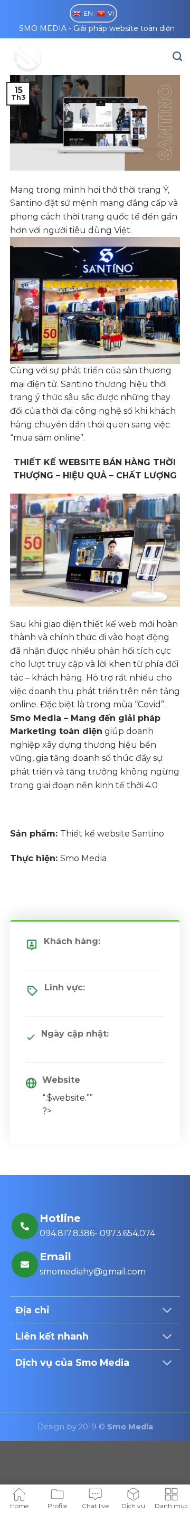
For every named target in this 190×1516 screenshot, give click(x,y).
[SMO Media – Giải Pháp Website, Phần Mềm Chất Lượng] (60, 56)
